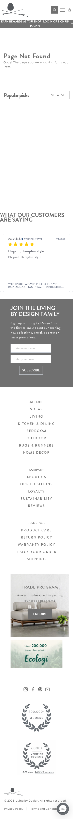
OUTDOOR (37, 438)
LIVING (36, 416)
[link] (36, 285)
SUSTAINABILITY (36, 498)
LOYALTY (36, 491)
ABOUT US (36, 477)
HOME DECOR (36, 452)
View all (59, 95)
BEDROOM (37, 431)
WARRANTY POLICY (36, 544)
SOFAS (36, 409)
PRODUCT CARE (36, 530)
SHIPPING (36, 559)
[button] (36, 24)
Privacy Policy (13, 808)
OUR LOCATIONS (36, 484)
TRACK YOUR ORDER (36, 552)
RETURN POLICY (36, 537)
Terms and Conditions (45, 808)
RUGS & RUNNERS (36, 445)
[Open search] (54, 10)
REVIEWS (36, 505)
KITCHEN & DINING (36, 423)
